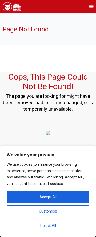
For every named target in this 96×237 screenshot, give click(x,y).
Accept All (48, 197)
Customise (48, 211)
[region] (48, 191)
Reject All (48, 225)
